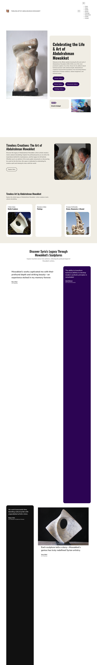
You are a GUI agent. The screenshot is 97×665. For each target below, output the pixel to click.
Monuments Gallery (72, 84)
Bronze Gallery (58, 84)
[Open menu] (79, 11)
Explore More (11, 169)
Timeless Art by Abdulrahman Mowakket (25, 11)
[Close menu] (83, 3)
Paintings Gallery (59, 89)
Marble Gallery (58, 78)
